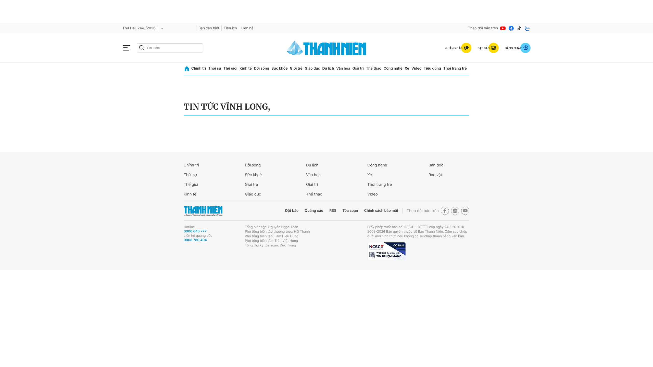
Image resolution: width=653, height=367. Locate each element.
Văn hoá (313, 174)
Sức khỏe (279, 68)
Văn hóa (343, 68)
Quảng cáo (314, 210)
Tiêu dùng (432, 68)
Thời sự (214, 68)
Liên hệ (247, 28)
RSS (332, 210)
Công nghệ (393, 68)
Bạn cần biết (208, 28)
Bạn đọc (436, 165)
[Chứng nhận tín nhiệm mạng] (386, 251)
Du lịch (328, 68)
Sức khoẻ (253, 174)
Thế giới (230, 68)
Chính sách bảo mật (381, 210)
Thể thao (373, 68)
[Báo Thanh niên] (203, 210)
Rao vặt (435, 174)
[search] (170, 48)
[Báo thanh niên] (326, 47)
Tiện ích (230, 28)
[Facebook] (511, 28)
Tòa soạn (350, 210)
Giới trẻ (296, 68)
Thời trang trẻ (455, 68)
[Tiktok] (519, 28)
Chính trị (198, 68)
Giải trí (358, 68)
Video (416, 68)
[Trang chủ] (187, 69)
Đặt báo (291, 210)
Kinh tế (246, 68)
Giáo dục (312, 68)
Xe (407, 68)
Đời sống (261, 68)
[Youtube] (503, 28)
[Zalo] (527, 28)
